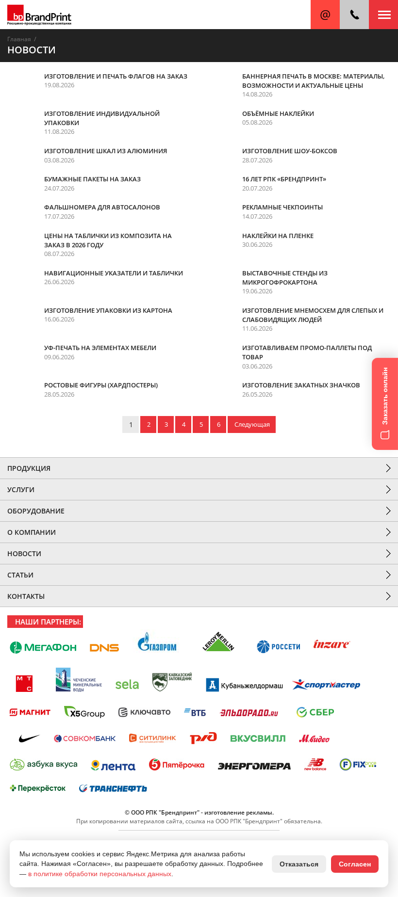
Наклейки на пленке (278, 235)
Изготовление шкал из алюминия (105, 150)
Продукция (28, 468)
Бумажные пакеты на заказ (92, 179)
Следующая (252, 424)
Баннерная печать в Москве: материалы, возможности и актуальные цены (313, 81)
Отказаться (299, 864)
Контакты (26, 596)
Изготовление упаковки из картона (108, 310)
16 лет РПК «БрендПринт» (284, 179)
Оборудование (36, 510)
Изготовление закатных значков (301, 385)
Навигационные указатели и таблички (113, 273)
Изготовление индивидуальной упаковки (102, 118)
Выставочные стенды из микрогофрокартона (285, 278)
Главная (19, 39)
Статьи (20, 574)
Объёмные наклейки (278, 113)
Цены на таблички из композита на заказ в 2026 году (108, 240)
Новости (24, 553)
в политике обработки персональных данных (99, 874)
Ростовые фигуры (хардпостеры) (101, 385)
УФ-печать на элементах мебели (100, 347)
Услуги (20, 489)
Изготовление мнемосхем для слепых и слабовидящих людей (312, 315)
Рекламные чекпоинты (282, 207)
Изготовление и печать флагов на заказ (115, 76)
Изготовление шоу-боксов (289, 150)
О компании (31, 532)
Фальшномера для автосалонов (102, 207)
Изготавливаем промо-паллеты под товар (307, 352)
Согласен (355, 864)
